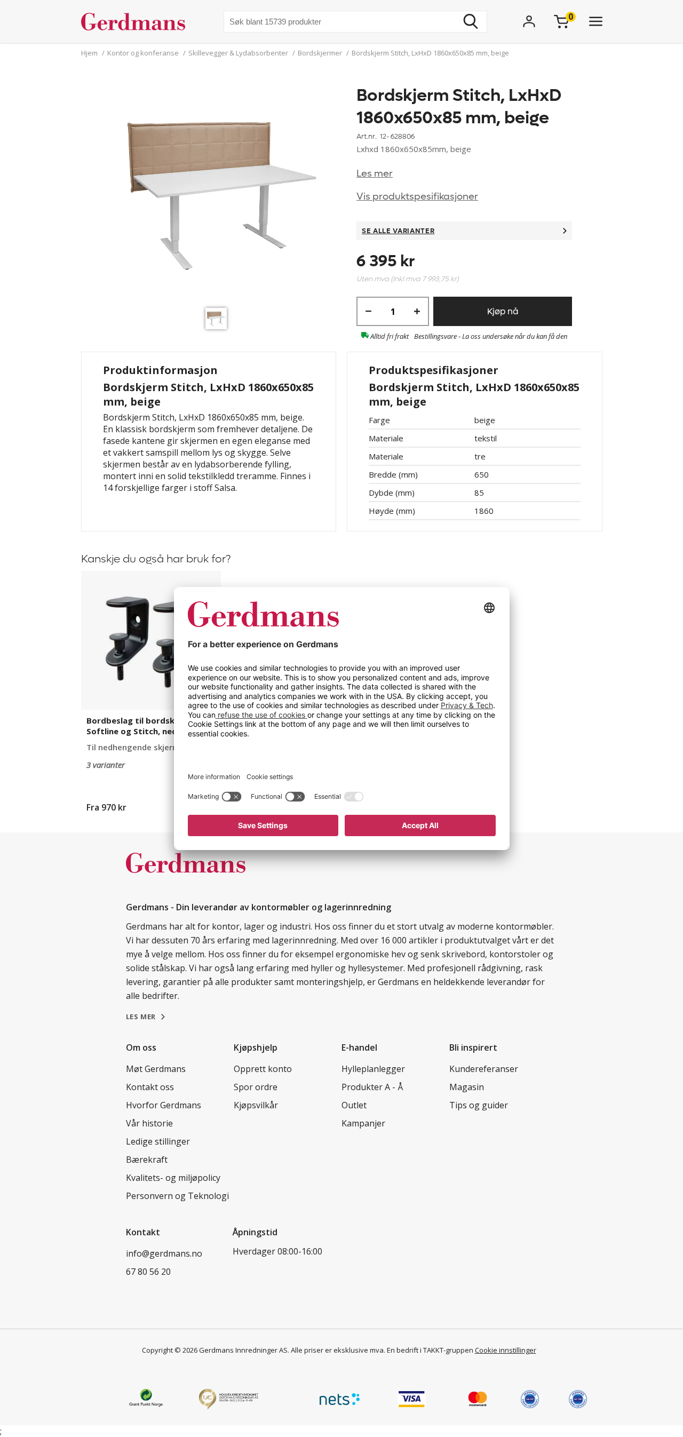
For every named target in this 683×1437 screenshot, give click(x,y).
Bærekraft (147, 1159)
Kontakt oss (150, 1087)
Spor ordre (255, 1087)
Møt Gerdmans (156, 1069)
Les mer (374, 174)
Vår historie (149, 1123)
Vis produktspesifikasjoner (417, 196)
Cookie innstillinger (505, 1350)
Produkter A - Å (372, 1087)
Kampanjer (363, 1123)
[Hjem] (137, 21)
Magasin (466, 1087)
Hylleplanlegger (373, 1069)
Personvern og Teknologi (177, 1196)
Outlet (354, 1105)
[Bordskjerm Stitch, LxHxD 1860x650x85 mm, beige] (219, 193)
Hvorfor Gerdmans (163, 1105)
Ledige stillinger (158, 1141)
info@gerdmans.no (164, 1253)
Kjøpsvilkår (256, 1105)
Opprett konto (263, 1069)
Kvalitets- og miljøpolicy (173, 1178)
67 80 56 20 (148, 1271)
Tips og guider (478, 1105)
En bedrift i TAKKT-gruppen (430, 1350)
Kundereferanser (483, 1069)
